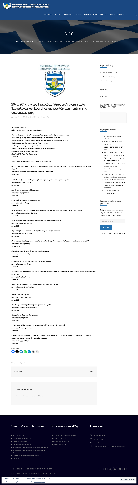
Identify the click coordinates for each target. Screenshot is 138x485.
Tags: (13, 363)
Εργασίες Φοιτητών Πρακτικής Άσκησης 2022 (27, 456)
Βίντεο (34, 41)
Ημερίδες (23, 363)
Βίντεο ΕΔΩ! (15, 185)
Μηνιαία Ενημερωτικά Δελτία (22, 438)
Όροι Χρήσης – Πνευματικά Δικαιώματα (25, 473)
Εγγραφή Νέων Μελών (59, 438)
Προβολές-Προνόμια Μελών (60, 441)
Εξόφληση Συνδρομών (59, 444)
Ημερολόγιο (16, 459)
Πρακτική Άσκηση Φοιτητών (22, 444)
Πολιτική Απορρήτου (48, 473)
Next (91, 371)
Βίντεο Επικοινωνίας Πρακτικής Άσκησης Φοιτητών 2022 (28, 452)
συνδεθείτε (39, 396)
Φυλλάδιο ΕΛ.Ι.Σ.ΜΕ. (19, 435)
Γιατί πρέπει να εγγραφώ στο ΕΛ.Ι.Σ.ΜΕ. (64, 435)
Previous (18, 371)
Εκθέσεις (104, 96)
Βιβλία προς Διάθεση (108, 77)
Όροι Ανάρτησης (107, 81)
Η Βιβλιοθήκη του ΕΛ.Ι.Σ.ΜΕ (110, 73)
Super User (17, 117)
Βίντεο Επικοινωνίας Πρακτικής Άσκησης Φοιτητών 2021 (30, 447)
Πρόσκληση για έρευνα (20, 441)
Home (18, 41)
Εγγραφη (106, 227)
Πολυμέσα (25, 41)
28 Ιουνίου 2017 (30, 117)
